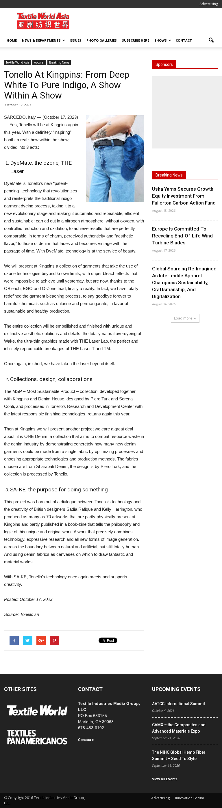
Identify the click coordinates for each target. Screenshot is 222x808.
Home (12, 40)
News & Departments (41, 40)
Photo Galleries (101, 40)
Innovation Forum (189, 798)
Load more (183, 318)
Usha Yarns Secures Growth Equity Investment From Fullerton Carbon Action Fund (184, 196)
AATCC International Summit (178, 703)
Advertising (208, 3)
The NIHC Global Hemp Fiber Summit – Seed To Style (179, 755)
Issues (75, 40)
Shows (160, 40)
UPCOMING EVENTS (176, 689)
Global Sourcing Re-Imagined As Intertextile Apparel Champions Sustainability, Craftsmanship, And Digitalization (184, 282)
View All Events (164, 779)
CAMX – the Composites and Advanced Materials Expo (179, 727)
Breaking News (59, 62)
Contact (184, 40)
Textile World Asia (17, 62)
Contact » (86, 740)
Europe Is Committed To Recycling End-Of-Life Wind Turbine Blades (182, 236)
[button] (211, 40)
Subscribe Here (135, 40)
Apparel (39, 62)
